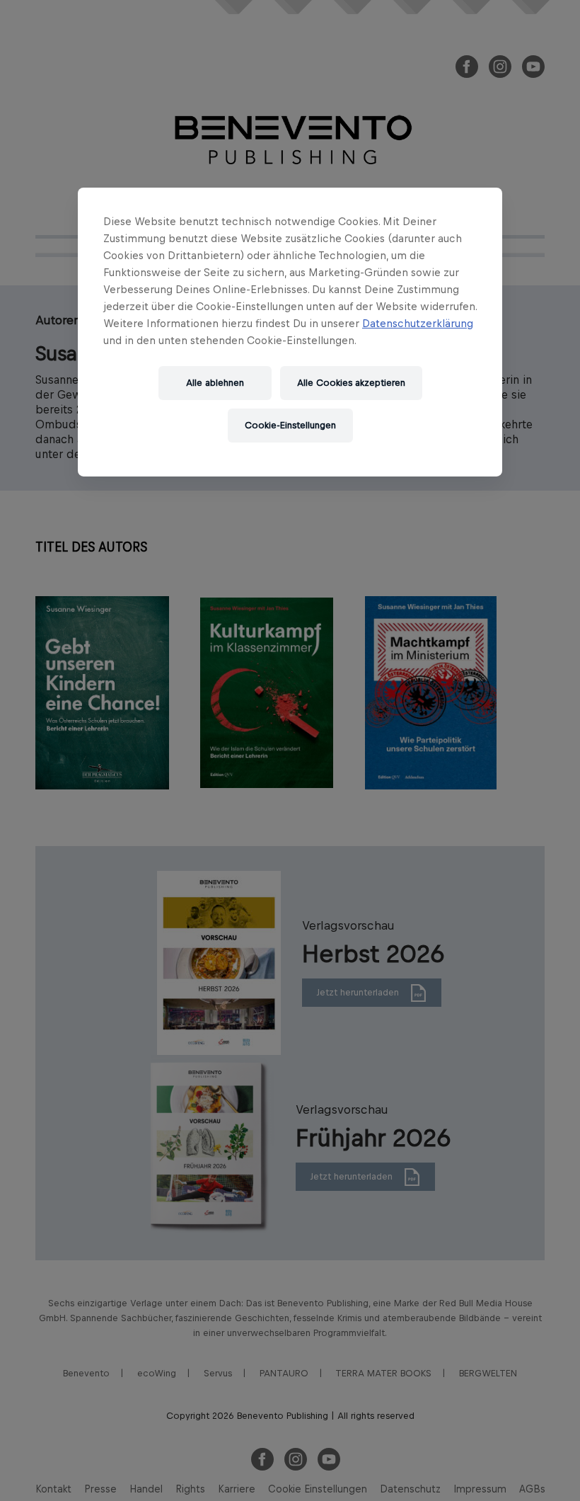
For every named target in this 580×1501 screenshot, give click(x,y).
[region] (290, 332)
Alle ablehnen (215, 382)
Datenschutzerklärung (417, 323)
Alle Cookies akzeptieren (351, 382)
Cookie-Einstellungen (290, 425)
